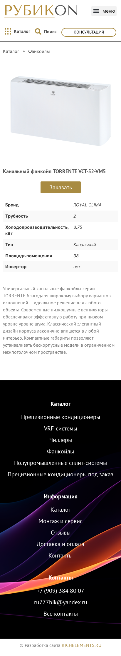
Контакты (60, 577)
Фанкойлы (39, 51)
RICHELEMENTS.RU (81, 645)
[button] (104, 11)
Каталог (61, 404)
